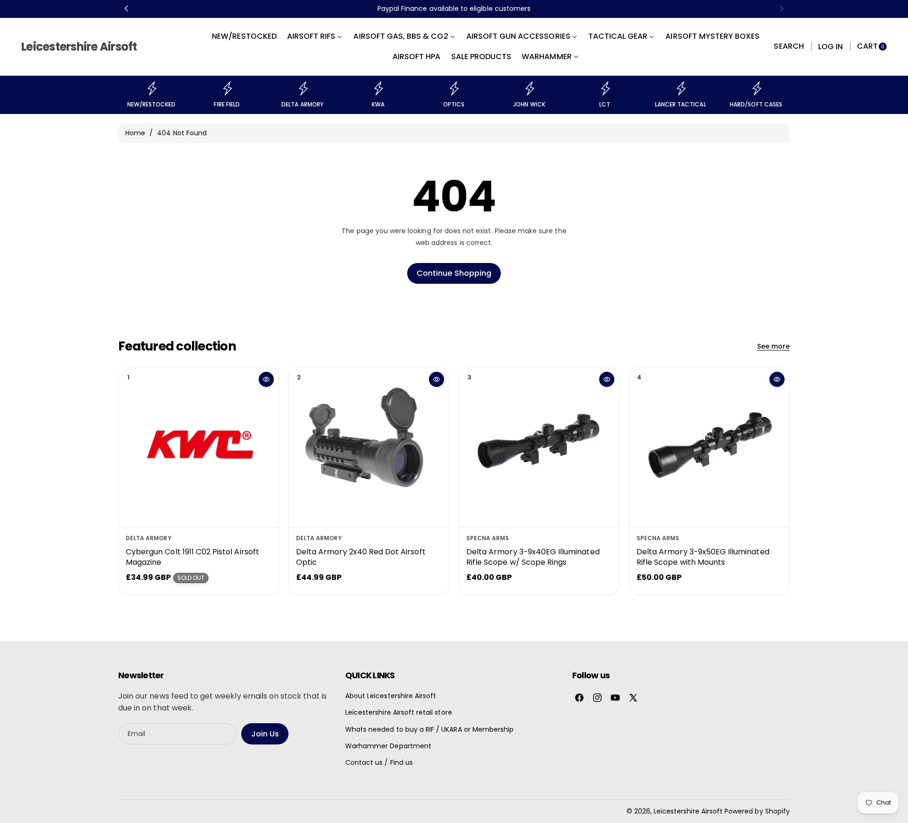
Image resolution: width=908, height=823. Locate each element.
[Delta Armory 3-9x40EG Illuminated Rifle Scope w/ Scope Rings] (539, 447)
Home (135, 133)
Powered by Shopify (757, 811)
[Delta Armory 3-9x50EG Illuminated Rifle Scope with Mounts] (709, 447)
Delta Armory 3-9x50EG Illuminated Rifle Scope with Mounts (703, 556)
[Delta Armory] (302, 88)
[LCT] (605, 88)
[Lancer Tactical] (680, 88)
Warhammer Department (388, 746)
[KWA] (378, 88)
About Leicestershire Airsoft (390, 695)
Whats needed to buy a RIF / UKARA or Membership (429, 729)
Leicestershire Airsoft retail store (398, 712)
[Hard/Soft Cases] (756, 88)
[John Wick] (529, 88)
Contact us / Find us (379, 762)
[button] (788, 47)
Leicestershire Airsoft (688, 811)
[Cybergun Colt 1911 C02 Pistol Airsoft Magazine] (199, 447)
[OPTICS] (453, 88)
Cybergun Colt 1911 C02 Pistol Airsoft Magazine (192, 556)
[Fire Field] (227, 88)
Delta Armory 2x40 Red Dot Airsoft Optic (361, 556)
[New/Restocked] (151, 88)
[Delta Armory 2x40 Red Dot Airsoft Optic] (369, 447)
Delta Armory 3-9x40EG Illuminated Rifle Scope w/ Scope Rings (533, 556)
